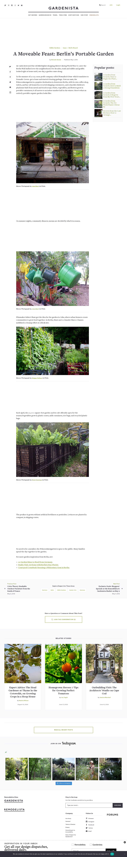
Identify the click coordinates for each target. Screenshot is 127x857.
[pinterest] (8, 5)
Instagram (91, 821)
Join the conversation (64, 619)
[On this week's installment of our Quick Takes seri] (87, 769)
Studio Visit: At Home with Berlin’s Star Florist (38, 565)
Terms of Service (70, 824)
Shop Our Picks (73, 15)
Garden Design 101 (45, 15)
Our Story (84, 15)
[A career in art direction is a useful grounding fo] (110, 769)
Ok (112, 854)
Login (118, 5)
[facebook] (15, 5)
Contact (67, 821)
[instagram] (12, 5)
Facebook (91, 824)
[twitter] (18, 5)
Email (89, 831)
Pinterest (91, 818)
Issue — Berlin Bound (70, 48)
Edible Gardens (55, 48)
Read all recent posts (63, 730)
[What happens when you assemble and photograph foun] (40, 769)
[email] (21, 5)
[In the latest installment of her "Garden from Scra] (63, 769)
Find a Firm (63, 15)
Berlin (52, 590)
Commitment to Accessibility (70, 831)
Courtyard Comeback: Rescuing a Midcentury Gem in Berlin (43, 568)
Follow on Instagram (65, 783)
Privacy (67, 827)
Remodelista (94, 15)
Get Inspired (32, 15)
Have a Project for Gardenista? (70, 835)
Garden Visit (72, 590)
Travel (55, 15)
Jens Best (35, 186)
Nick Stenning (36, 480)
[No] (125, 854)
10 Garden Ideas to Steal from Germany (35, 562)
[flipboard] (5, 5)
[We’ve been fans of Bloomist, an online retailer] (16, 769)
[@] (10, 753)
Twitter (90, 828)
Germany (44, 590)
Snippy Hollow (37, 378)
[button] (102, 5)
